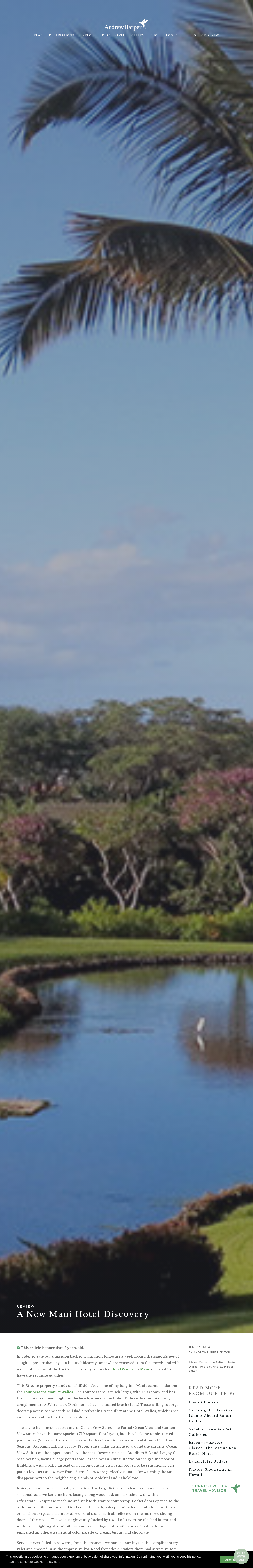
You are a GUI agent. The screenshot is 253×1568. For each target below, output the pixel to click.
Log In (172, 35)
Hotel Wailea (122, 1369)
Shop (155, 35)
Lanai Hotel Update (208, 1461)
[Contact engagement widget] (241, 1556)
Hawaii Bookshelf (206, 1402)
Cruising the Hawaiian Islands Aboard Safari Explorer (211, 1415)
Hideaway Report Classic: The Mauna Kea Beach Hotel (212, 1448)
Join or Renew (205, 35)
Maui (144, 1369)
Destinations (62, 35)
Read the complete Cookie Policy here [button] (33, 1561)
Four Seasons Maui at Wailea (48, 1392)
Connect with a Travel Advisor (209, 1488)
